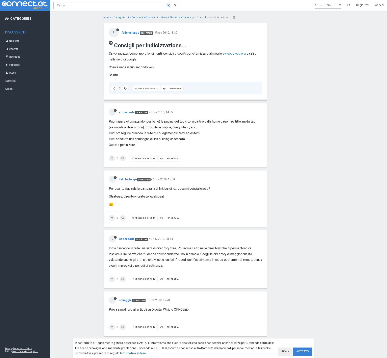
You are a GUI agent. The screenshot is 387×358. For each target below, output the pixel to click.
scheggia (125, 300)
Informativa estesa (133, 353)
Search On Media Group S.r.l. (25, 351)
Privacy (8, 348)
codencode (126, 112)
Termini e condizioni (22, 348)
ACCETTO (302, 351)
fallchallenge (130, 32)
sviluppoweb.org (234, 53)
